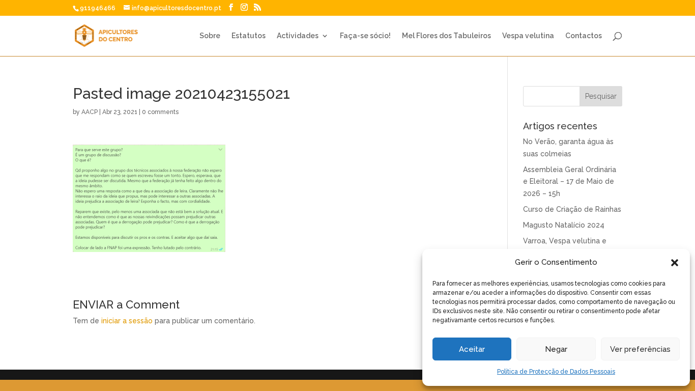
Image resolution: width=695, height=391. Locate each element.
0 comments (160, 112)
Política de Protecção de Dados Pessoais (556, 371)
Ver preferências (640, 349)
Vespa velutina (528, 36)
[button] (675, 263)
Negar (556, 349)
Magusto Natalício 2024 (563, 225)
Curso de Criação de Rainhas (572, 209)
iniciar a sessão (127, 321)
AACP (89, 112)
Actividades (297, 36)
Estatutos (248, 36)
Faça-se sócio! (365, 36)
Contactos (583, 36)
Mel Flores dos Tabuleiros (446, 36)
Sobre (209, 36)
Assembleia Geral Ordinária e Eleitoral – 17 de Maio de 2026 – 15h (569, 181)
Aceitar (472, 349)
